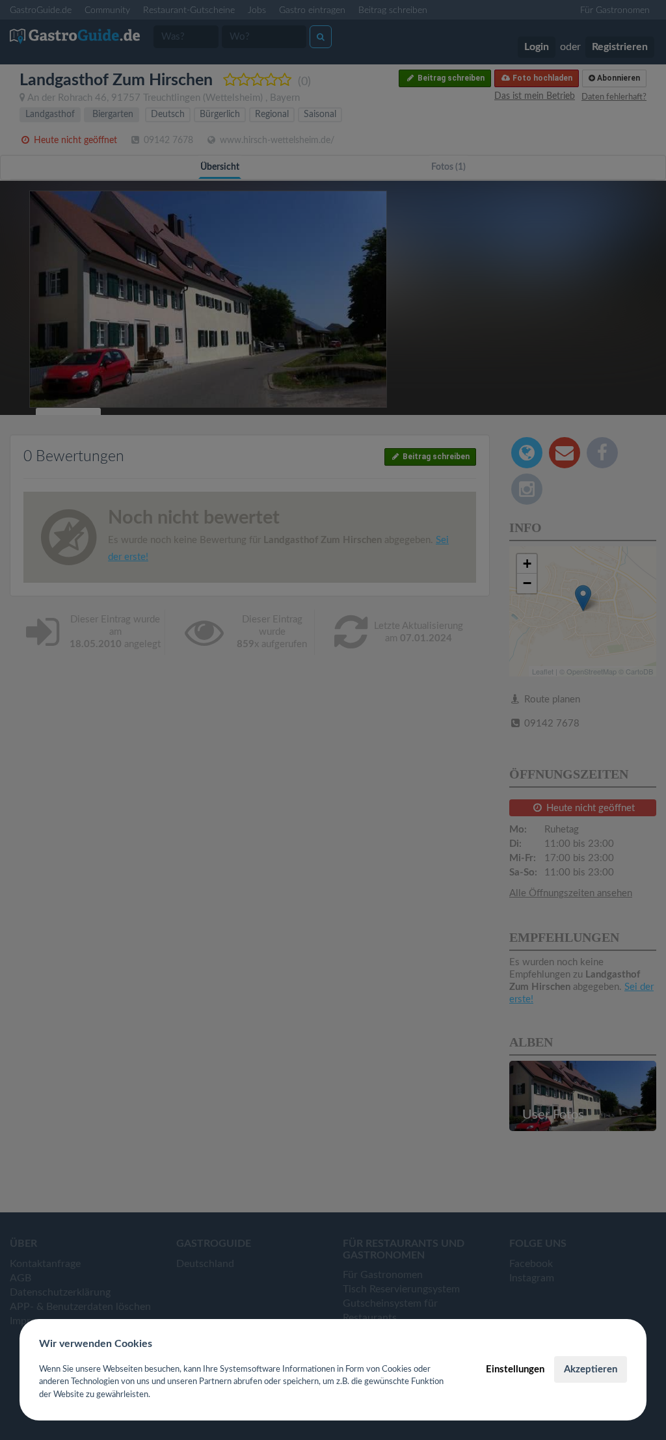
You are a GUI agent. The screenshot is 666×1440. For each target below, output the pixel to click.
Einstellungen (515, 1369)
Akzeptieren (590, 1369)
